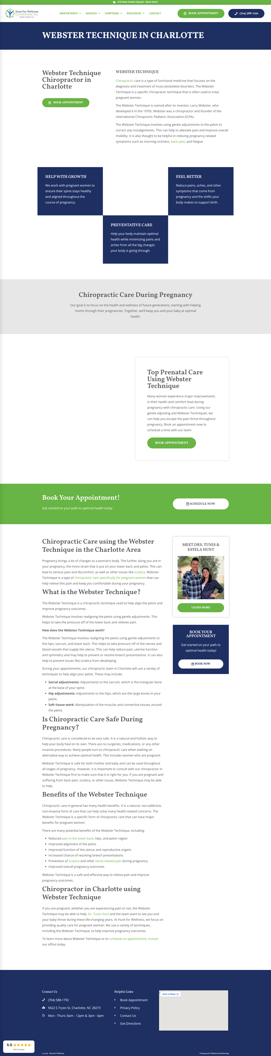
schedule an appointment (127, 939)
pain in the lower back (78, 838)
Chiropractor (62, 80)
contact (153, 939)
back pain (178, 141)
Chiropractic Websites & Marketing (214, 1053)
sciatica (139, 572)
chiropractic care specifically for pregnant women (110, 578)
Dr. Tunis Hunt (98, 914)
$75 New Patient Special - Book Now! (138, 1)
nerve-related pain (108, 861)
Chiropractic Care (106, 295)
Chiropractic (124, 81)
